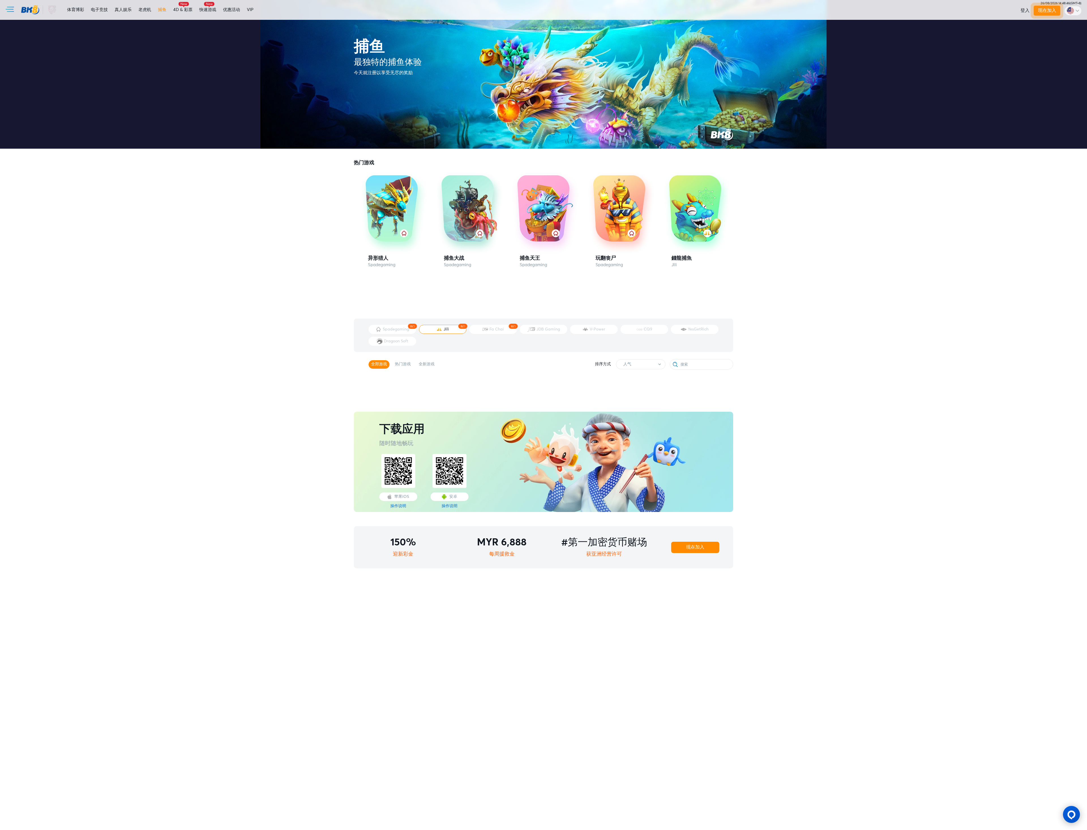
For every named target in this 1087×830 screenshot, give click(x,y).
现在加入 (1047, 10)
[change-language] (1073, 10)
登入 (1025, 10)
